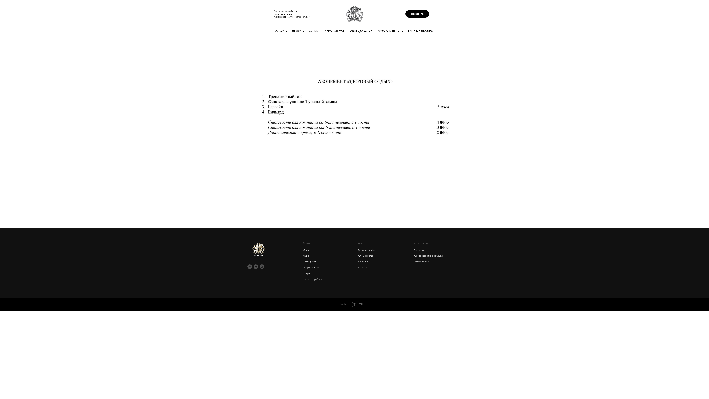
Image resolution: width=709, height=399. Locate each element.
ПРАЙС (297, 31)
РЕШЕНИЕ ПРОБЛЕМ (421, 31)
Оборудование (311, 267)
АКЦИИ (313, 31)
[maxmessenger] (262, 266)
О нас (306, 249)
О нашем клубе (366, 249)
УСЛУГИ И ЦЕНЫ (389, 31)
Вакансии (363, 261)
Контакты (419, 249)
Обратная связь (422, 261)
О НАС (280, 31)
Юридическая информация (428, 255)
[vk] (249, 266)
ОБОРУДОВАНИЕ (361, 31)
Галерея (307, 273)
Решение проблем (312, 279)
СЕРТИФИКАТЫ (334, 31)
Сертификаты (310, 261)
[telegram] (256, 266)
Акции (306, 255)
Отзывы (362, 267)
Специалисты (365, 255)
